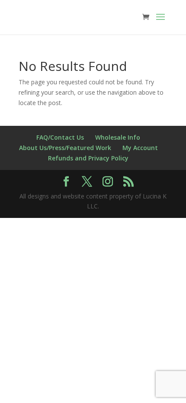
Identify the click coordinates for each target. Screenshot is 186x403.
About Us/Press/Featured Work (65, 148)
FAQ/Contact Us (60, 137)
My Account (140, 148)
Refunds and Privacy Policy (88, 158)
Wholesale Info (117, 137)
